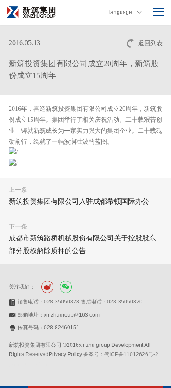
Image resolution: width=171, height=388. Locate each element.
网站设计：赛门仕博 (32, 364)
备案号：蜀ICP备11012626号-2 (120, 354)
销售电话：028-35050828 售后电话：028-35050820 (80, 302)
